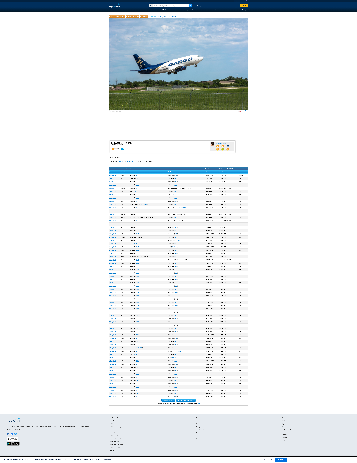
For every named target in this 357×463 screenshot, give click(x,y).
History (198, 427)
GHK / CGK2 (178, 240)
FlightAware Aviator (115, 436)
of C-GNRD (116, 148)
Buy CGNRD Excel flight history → (186, 400)
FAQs (283, 440)
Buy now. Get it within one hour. (239, 168)
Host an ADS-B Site (287, 430)
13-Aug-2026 (112, 367)
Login (120, 1)
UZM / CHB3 (144, 204)
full (120, 111)
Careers (198, 424)
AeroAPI (112, 421)
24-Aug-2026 (112, 191)
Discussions (285, 427)
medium (112, 111)
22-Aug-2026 (112, 217)
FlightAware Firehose (116, 424)
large (117, 111)
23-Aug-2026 (112, 204)
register (130, 161)
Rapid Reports (114, 430)
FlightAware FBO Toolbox (117, 444)
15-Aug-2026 (112, 328)
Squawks (284, 424)
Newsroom (199, 433)
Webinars (198, 439)
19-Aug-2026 (112, 276)
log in (120, 161)
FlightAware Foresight (116, 427)
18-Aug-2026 (112, 295)
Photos (284, 421)
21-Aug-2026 (112, 237)
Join (199, 403)
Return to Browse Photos (117, 16)
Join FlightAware (113, 1)
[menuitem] (111, 10)
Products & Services (116, 418)
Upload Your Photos (133, 16)
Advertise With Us (201, 430)
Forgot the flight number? (200, 6)
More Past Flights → (168, 400)
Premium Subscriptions (116, 439)
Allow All (280, 459)
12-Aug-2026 (112, 387)
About (197, 421)
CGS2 (176, 175)
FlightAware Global (115, 442)
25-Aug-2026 (112, 175)
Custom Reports (114, 433)
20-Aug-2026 (112, 256)
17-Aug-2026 (112, 315)
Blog (197, 436)
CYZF (137, 175)
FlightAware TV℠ (115, 448)
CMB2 (138, 211)
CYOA (134, 191)
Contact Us (285, 437)
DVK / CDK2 (136, 243)
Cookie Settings (267, 459)
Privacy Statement (105, 459)
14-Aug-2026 (112, 348)
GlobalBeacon (114, 451)
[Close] (354, 460)
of (124, 148)
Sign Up (244, 5)
